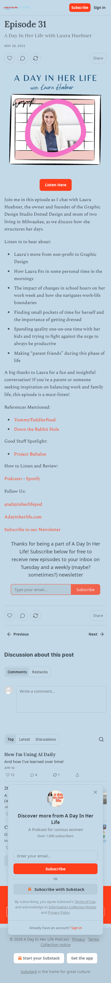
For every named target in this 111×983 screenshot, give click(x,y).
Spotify (33, 478)
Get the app (82, 958)
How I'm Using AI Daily (30, 754)
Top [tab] (11, 739)
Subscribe (79, 7)
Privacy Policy (59, 912)
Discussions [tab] (46, 739)
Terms (93, 939)
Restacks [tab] (40, 672)
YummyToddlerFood (35, 419)
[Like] (9, 58)
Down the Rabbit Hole (36, 429)
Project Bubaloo (30, 454)
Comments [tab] (17, 672)
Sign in (100, 7)
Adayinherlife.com (23, 516)
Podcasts (13, 478)
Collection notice (56, 944)
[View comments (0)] (22, 58)
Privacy (78, 939)
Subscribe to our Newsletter (32, 529)
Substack (29, 971)
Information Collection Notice (72, 907)
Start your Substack (41, 958)
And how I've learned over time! (34, 761)
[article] (55, 764)
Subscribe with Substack (59, 889)
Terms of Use (85, 901)
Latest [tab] (24, 739)
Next (93, 634)
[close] (95, 792)
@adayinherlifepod (23, 504)
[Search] (101, 739)
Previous (21, 634)
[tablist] (27, 672)
